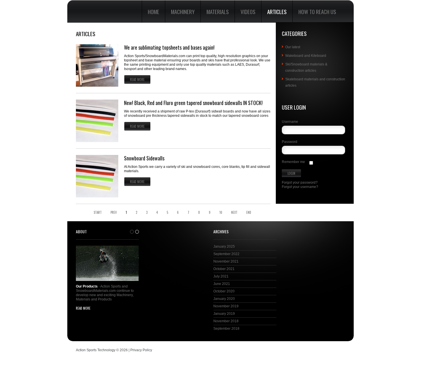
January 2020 (224, 299)
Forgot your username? (300, 187)
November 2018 (226, 321)
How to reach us (317, 11)
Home (153, 11)
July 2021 (221, 276)
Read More (137, 79)
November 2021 (226, 261)
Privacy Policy (141, 350)
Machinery (183, 11)
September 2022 (226, 254)
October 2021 (224, 269)
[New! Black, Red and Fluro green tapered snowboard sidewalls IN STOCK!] (97, 121)
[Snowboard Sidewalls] (97, 176)
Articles (277, 11)
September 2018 (226, 329)
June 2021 (221, 284)
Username (290, 122)
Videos (248, 11)
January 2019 (224, 314)
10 (220, 212)
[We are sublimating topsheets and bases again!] (97, 65)
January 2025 (224, 246)
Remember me (293, 162)
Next (234, 212)
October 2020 (224, 291)
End (248, 212)
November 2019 (226, 306)
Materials (217, 11)
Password (289, 142)
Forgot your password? (300, 182)
